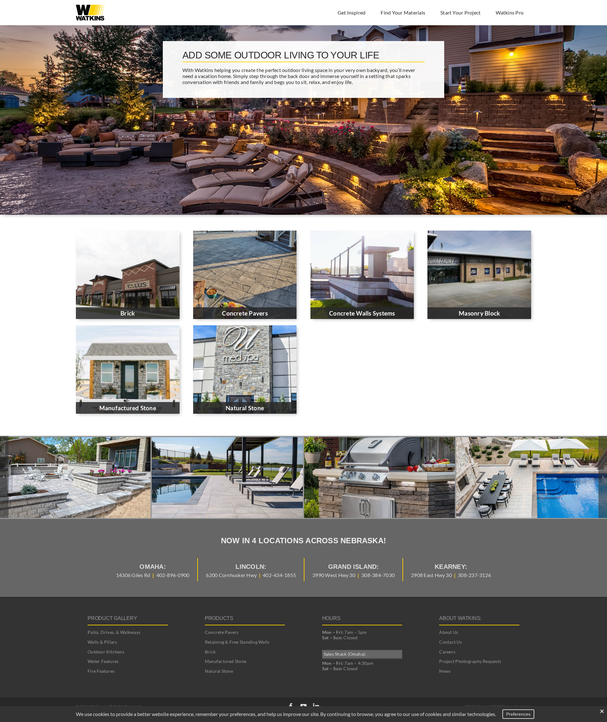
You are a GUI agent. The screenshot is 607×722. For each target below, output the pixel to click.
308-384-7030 (378, 575)
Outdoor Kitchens (106, 651)
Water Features (103, 661)
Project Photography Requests (470, 661)
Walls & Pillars (102, 642)
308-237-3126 (474, 575)
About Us (448, 632)
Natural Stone (219, 671)
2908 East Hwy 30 (431, 575)
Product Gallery (112, 618)
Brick (210, 651)
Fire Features (101, 671)
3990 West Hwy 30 (333, 575)
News (445, 671)
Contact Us (450, 642)
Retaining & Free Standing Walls (237, 642)
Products (219, 618)
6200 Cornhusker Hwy (231, 575)
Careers (447, 651)
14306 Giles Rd (133, 575)
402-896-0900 (173, 575)
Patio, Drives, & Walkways (114, 632)
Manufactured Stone (225, 661)
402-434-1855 (279, 575)
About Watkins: (460, 618)
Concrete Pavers (222, 632)
